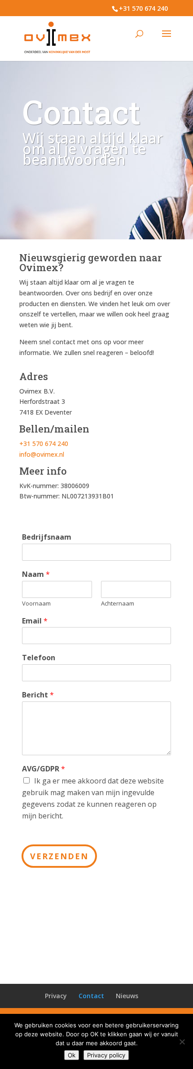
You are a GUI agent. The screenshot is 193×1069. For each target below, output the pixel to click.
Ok (71, 1055)
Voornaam (36, 603)
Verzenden (59, 856)
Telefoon (38, 657)
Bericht (38, 695)
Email (35, 621)
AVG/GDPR (43, 769)
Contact (91, 995)
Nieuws (127, 995)
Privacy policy (106, 1055)
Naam (36, 574)
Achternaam (117, 603)
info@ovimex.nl (41, 454)
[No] (181, 1041)
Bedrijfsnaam (46, 537)
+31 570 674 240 (143, 8)
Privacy (56, 995)
